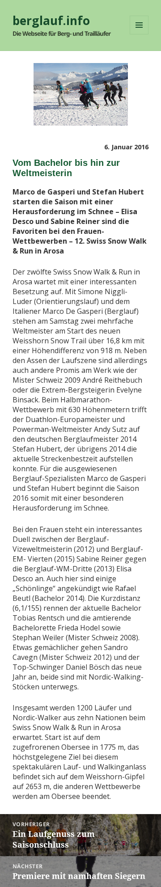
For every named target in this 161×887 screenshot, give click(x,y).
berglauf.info (51, 21)
